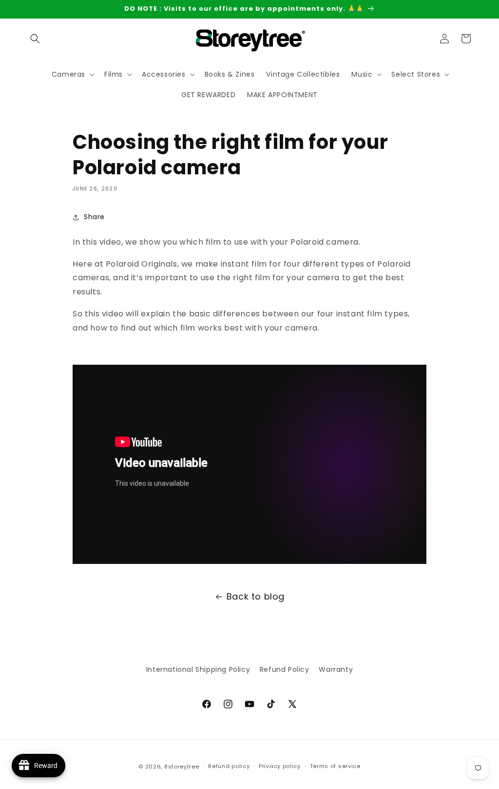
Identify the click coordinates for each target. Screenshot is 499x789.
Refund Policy (284, 669)
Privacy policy (280, 766)
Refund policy (229, 766)
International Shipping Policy (198, 669)
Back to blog (256, 596)
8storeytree (181, 766)
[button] (35, 38)
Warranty (336, 669)
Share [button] (94, 217)
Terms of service (335, 766)
